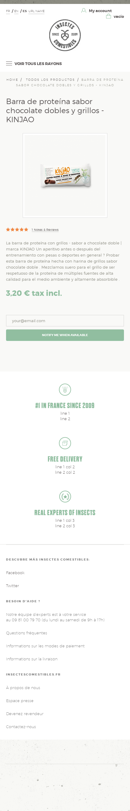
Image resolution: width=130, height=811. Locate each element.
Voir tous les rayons (38, 63)
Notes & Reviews (45, 229)
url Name (36, 11)
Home (12, 79)
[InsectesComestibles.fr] (65, 35)
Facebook (15, 572)
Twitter (12, 585)
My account (100, 10)
